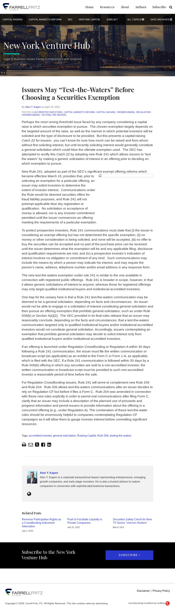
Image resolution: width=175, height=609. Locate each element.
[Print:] (24, 444)
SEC (70, 19)
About (125, 7)
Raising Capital (86, 435)
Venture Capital (89, 19)
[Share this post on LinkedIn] (49, 444)
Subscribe (159, 7)
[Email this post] (30, 444)
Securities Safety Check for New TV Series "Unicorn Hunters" (132, 521)
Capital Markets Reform (45, 19)
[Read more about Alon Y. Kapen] (29, 494)
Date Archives (160, 19)
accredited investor (40, 435)
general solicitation (64, 435)
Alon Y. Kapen (33, 106)
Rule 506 (103, 435)
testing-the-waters (53, 115)
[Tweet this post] (37, 444)
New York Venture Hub (46, 45)
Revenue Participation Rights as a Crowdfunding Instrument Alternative (41, 523)
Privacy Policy (161, 590)
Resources (107, 7)
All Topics (134, 19)
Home (89, 7)
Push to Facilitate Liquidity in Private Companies (84, 521)
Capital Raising (13, 19)
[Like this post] (43, 444)
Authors (140, 7)
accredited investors (48, 112)
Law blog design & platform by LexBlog (146, 603)
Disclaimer (143, 590)
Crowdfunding (126, 112)
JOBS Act (112, 19)
